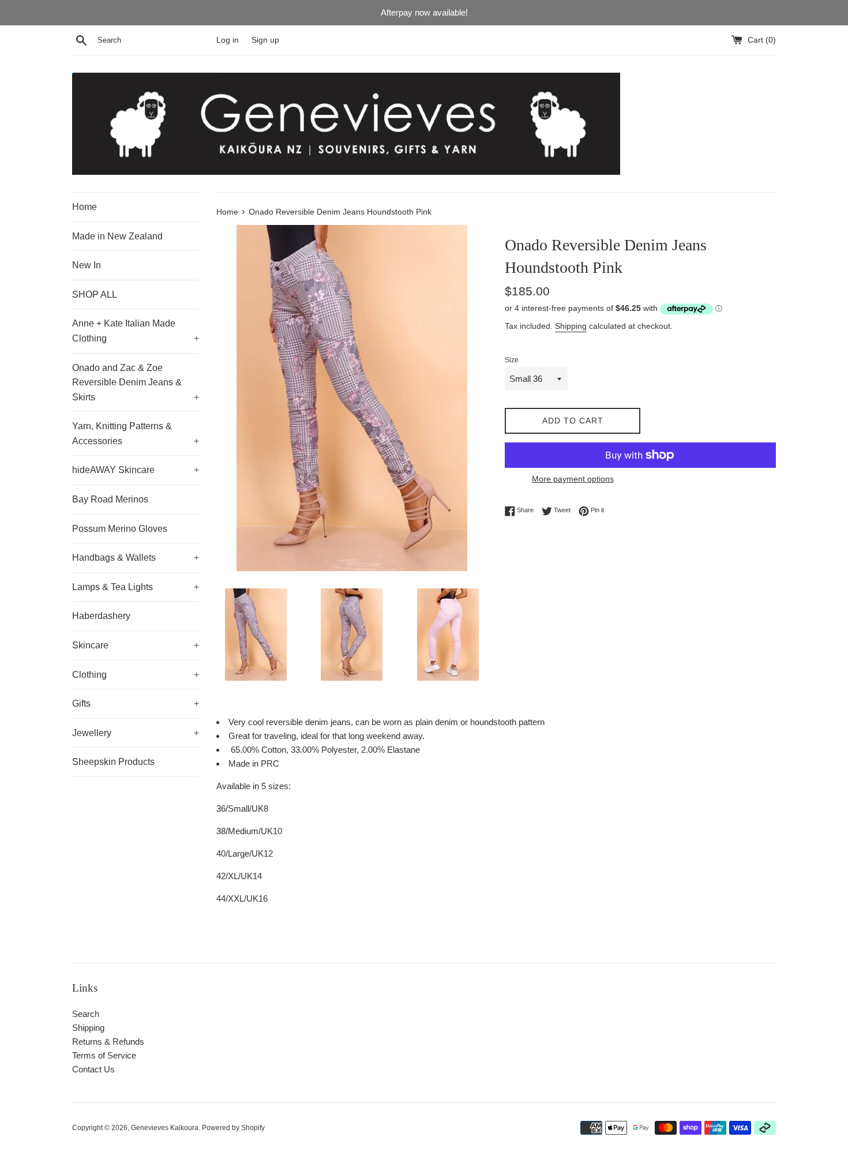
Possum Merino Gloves (119, 529)
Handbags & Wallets (135, 557)
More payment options (573, 478)
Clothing (135, 675)
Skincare (135, 645)
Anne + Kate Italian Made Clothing (135, 330)
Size (512, 360)
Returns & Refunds (108, 1041)
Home (84, 207)
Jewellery (135, 733)
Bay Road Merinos (110, 499)
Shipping (571, 326)
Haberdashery (101, 616)
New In (86, 265)
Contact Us (93, 1069)
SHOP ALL (94, 294)
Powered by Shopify (233, 1128)
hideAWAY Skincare (135, 470)
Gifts (135, 703)
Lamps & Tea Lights (135, 587)
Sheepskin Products (113, 762)
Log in (227, 40)
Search (85, 1014)
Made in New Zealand (117, 236)
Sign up (265, 40)
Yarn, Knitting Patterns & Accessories (135, 433)
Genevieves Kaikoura (164, 1128)
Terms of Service (104, 1055)
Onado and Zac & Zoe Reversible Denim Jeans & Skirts (135, 382)
